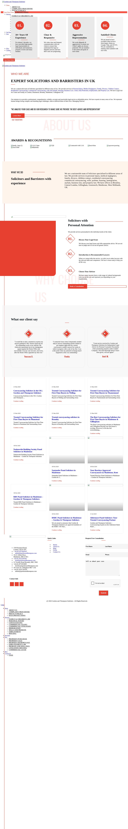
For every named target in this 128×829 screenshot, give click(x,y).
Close (2, 605)
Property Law (105, 90)
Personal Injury (78, 89)
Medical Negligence (90, 89)
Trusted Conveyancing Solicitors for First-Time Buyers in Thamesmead (105, 392)
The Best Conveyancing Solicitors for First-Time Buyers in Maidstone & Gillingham (105, 419)
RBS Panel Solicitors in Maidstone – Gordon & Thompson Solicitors (28, 498)
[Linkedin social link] (42, 379)
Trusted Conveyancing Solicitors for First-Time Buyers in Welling (66, 392)
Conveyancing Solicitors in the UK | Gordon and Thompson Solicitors (28, 392)
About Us (16, 7)
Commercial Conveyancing (37, 90)
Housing (61, 90)
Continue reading (18, 401)
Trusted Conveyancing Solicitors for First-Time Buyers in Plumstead (28, 418)
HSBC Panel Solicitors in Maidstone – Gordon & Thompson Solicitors (66, 519)
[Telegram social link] (45, 379)
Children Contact (113, 89)
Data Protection (83, 90)
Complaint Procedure (22, 9)
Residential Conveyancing (19, 90)
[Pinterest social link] (40, 379)
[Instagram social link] (17, 584)
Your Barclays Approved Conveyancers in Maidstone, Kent (104, 471)
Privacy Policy (19, 10)
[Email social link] (38, 379)
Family (99, 89)
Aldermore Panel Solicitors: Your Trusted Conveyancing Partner (103, 519)
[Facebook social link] (33, 379)
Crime (76, 90)
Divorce (104, 89)
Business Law (68, 90)
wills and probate (51, 90)
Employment (93, 90)
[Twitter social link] (35, 379)
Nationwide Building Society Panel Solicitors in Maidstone (28, 450)
